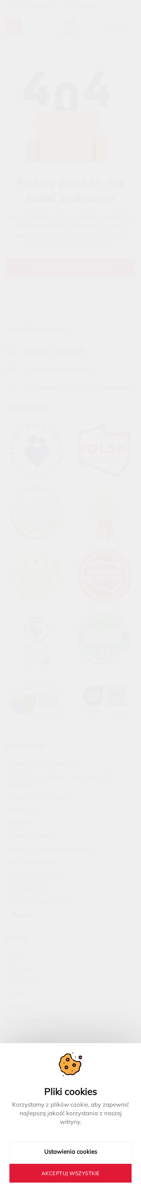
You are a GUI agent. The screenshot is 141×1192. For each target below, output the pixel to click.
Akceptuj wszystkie (71, 1173)
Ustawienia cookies (70, 1151)
